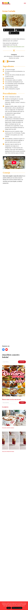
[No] (26, 605)
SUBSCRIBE (22, 361)
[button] (25, 3)
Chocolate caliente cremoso (8, 427)
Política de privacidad (17, 607)
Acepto (8, 607)
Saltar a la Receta (9, 30)
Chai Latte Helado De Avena (8, 451)
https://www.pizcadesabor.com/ (15, 46)
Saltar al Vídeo (20, 30)
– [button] (3, 61)
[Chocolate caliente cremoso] (14, 417)
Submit (22, 402)
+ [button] (7, 61)
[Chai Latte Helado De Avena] (14, 440)
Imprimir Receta (15, 33)
